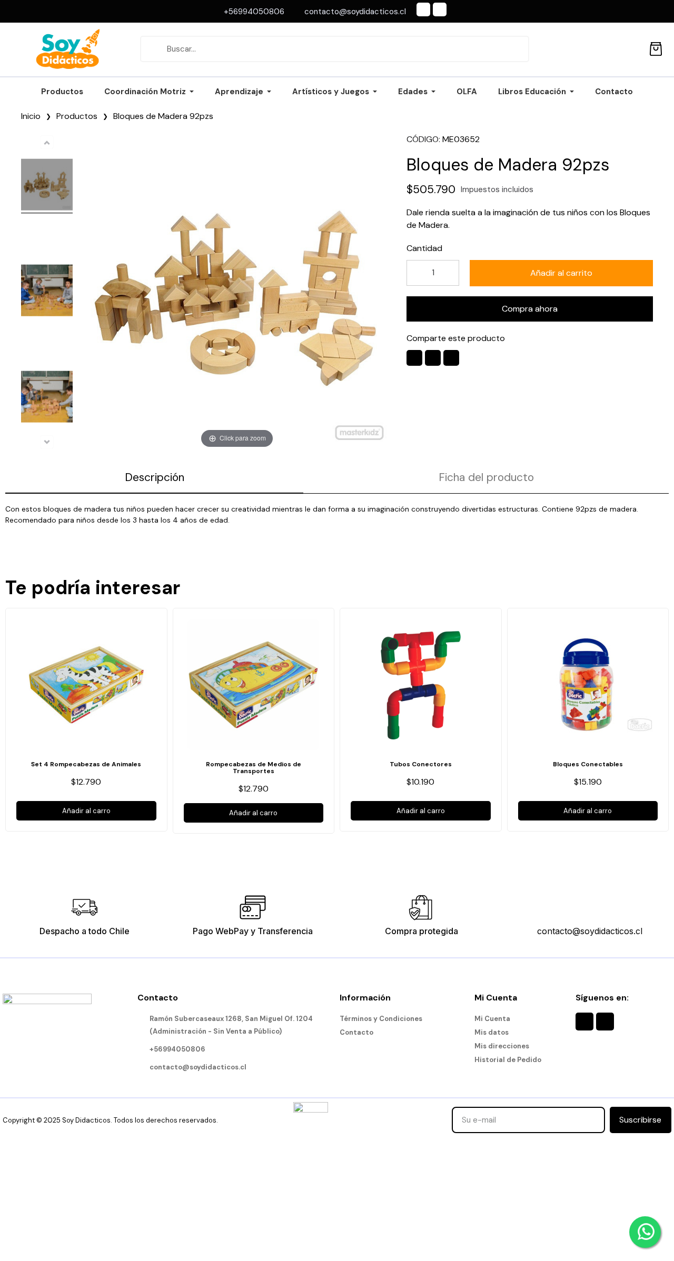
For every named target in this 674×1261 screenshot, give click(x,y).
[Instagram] (440, 9)
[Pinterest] (451, 358)
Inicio (31, 116)
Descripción (154, 477)
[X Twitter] (433, 358)
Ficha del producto (486, 477)
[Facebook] (423, 9)
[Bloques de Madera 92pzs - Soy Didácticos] (47, 186)
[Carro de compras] (656, 47)
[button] (561, 273)
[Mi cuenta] (632, 49)
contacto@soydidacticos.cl (589, 931)
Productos (76, 116)
